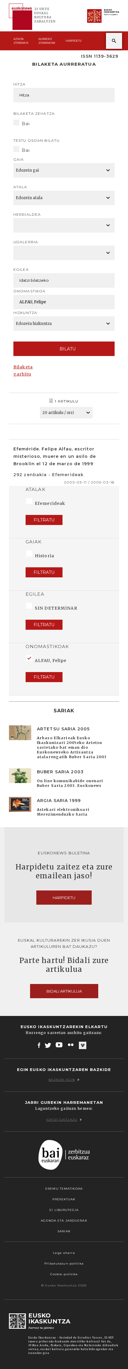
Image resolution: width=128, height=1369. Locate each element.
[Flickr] (71, 1045)
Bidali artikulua (64, 991)
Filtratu (44, 520)
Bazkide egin (62, 1080)
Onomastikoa (29, 291)
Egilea (21, 269)
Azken (20, 40)
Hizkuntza (25, 312)
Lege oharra (64, 1253)
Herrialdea (27, 214)
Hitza (19, 84)
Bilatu (68, 349)
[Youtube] (60, 1045)
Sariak (64, 1231)
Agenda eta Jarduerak (64, 1221)
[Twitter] (48, 1045)
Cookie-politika (64, 1274)
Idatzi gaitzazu (61, 1120)
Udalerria (25, 242)
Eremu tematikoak (64, 1189)
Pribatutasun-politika (64, 1263)
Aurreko (46, 40)
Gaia (18, 159)
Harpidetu (73, 40)
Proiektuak (63, 1199)
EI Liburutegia (64, 1210)
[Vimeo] (82, 1045)
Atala (20, 187)
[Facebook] (39, 1045)
